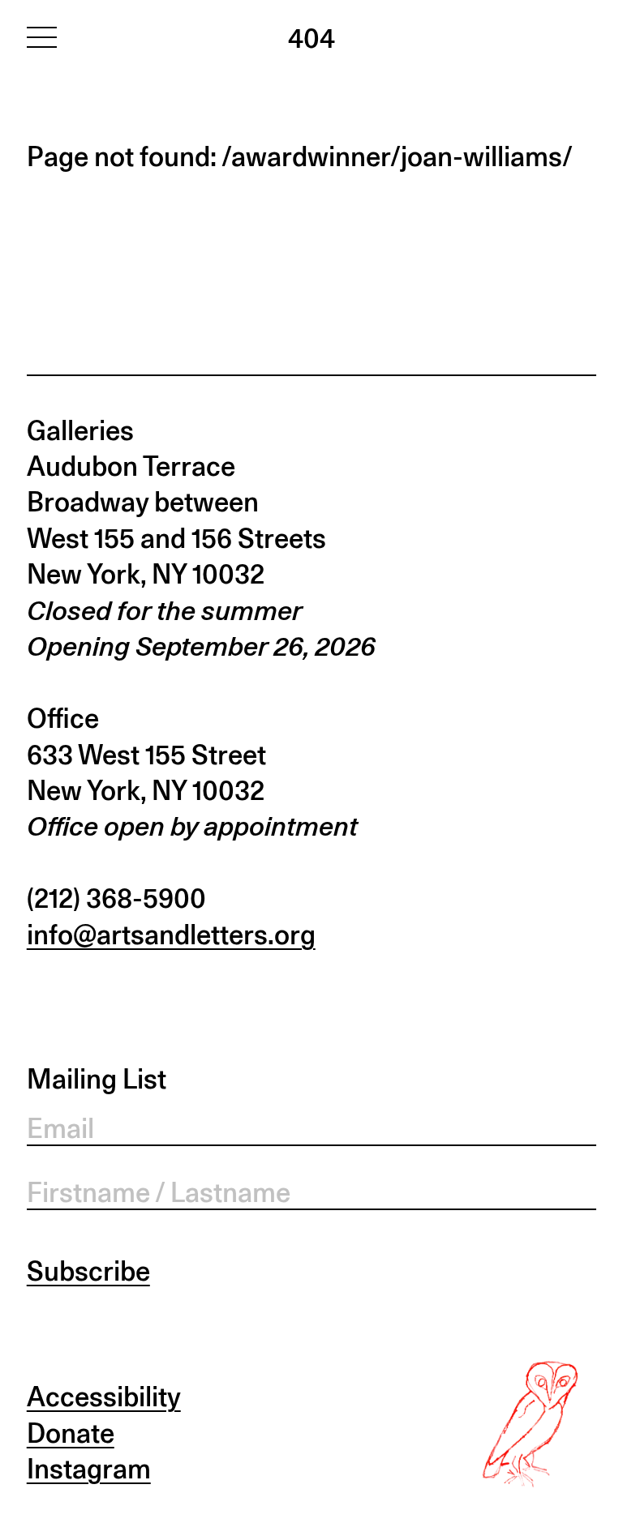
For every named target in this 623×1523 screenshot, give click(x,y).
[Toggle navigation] (41, 36)
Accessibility (104, 1396)
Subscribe (88, 1271)
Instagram (89, 1468)
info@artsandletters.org (171, 934)
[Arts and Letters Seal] (533, 1424)
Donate (70, 1433)
